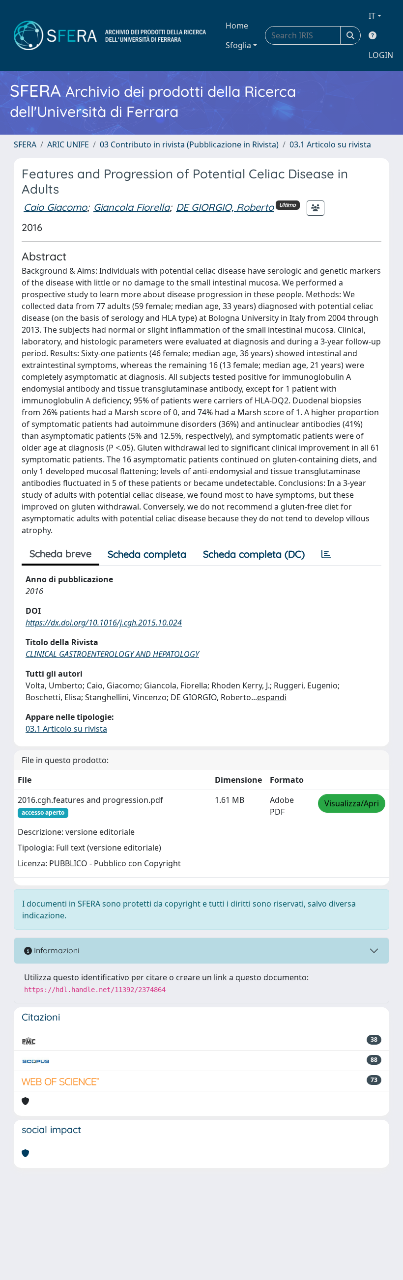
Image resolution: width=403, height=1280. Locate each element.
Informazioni (55, 950)
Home (237, 25)
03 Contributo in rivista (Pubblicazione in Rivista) (189, 144)
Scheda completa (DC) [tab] (254, 554)
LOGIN (381, 55)
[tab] (326, 554)
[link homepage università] (110, 35)
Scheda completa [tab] (147, 554)
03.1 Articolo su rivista (330, 144)
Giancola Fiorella (131, 207)
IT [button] (372, 15)
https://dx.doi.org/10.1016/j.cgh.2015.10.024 (104, 622)
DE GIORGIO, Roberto (225, 207)
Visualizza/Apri (351, 803)
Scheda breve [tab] (60, 553)
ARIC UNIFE (68, 144)
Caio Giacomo (55, 207)
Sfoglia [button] (238, 45)
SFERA (25, 144)
